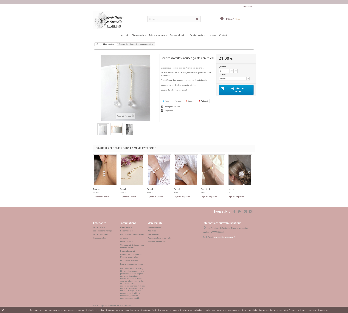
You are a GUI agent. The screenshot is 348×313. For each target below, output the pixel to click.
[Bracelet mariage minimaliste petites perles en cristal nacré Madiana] (159, 170)
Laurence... (233, 189)
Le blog (212, 35)
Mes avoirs (151, 231)
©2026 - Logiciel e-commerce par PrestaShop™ (112, 306)
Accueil (124, 35)
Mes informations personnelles (159, 238)
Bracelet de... (126, 189)
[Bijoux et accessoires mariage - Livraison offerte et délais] (174, 2)
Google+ (191, 101)
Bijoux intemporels (158, 35)
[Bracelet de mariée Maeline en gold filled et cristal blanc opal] (132, 170)
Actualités (124, 238)
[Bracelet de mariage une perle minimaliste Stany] (213, 170)
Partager (178, 101)
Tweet (166, 101)
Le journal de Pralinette (129, 260)
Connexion (247, 7)
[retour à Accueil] (97, 44)
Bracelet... (151, 189)
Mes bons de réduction (156, 241)
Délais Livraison (197, 35)
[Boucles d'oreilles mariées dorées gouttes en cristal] (103, 129)
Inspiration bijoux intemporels (131, 264)
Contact (223, 35)
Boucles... (97, 189)
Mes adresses (153, 234)
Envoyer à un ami (172, 107)
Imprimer (169, 111)
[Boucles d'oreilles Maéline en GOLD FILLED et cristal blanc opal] (105, 170)
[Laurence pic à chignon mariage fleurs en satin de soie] (240, 170)
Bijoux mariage (139, 35)
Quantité (222, 67)
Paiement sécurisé (127, 251)
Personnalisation (178, 35)
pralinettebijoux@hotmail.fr (224, 237)
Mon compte (155, 223)
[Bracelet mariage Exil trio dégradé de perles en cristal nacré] (186, 170)
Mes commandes (154, 227)
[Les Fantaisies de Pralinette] (119, 20)
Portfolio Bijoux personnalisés (132, 234)
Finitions (223, 75)
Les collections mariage (102, 231)
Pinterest (204, 101)
